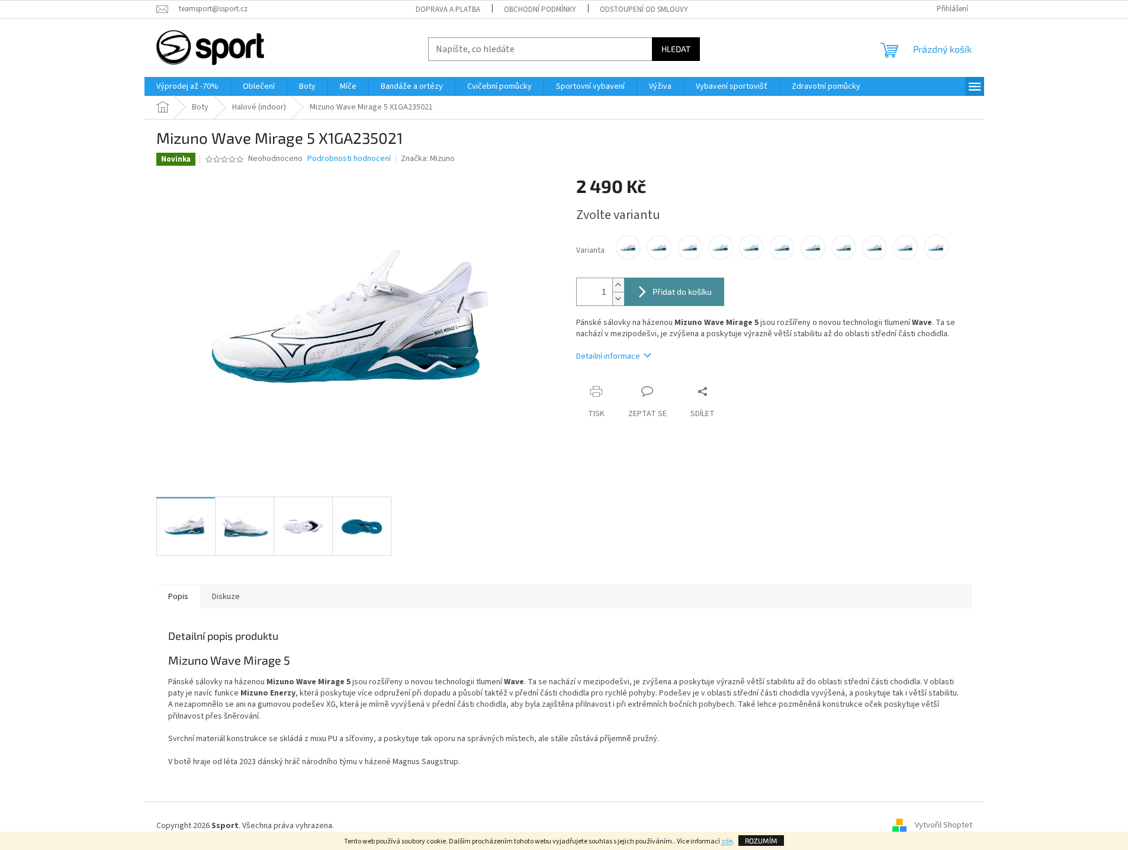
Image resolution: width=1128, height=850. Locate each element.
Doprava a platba (448, 9)
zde (726, 841)
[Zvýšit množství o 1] (618, 285)
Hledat (675, 49)
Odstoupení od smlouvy (644, 9)
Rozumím (761, 840)
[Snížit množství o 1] (618, 298)
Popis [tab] (178, 597)
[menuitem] (187, 86)
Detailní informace (608, 356)
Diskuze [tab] (226, 597)
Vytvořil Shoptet (943, 826)
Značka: (428, 159)
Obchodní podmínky (540, 9)
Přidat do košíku (682, 291)
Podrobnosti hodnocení (349, 159)
